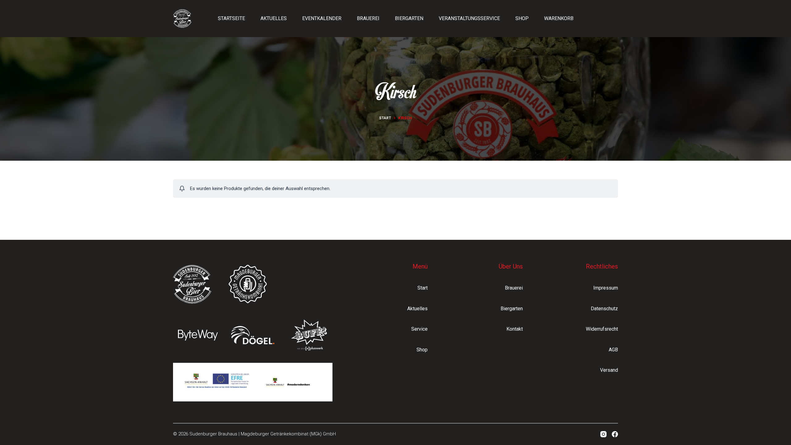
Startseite (231, 18)
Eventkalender (321, 18)
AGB (613, 350)
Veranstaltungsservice (469, 18)
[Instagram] (603, 434)
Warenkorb (558, 18)
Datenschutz (604, 309)
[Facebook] (615, 434)
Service (419, 329)
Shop (522, 18)
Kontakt (514, 329)
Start (422, 288)
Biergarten (409, 18)
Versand (609, 370)
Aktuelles (273, 18)
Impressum (605, 288)
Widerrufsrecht (602, 329)
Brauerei (368, 18)
